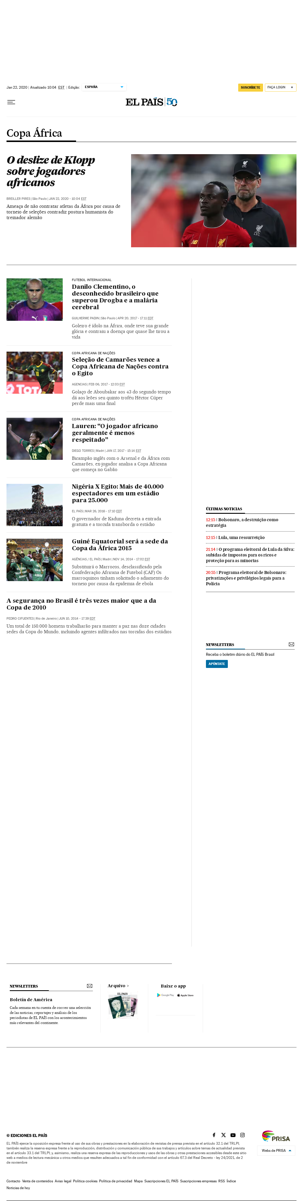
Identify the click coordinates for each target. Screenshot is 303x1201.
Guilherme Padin (85, 318)
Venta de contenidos (37, 1181)
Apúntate (217, 664)
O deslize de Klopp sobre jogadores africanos (51, 171)
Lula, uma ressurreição (241, 537)
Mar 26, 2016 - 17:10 (103, 511)
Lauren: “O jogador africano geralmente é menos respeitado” (115, 433)
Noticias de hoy (18, 1188)
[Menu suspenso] (11, 102)
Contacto (13, 1181)
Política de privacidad (115, 1181)
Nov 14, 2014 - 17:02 (131, 559)
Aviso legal (63, 1181)
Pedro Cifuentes (20, 619)
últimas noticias (224, 509)
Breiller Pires (18, 199)
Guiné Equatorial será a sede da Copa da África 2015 (120, 545)
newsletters (220, 644)
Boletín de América (31, 1000)
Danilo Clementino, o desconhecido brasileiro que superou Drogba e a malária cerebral (115, 297)
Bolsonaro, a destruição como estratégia (242, 522)
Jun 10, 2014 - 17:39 (77, 619)
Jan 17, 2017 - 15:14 (123, 451)
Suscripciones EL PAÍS (161, 1181)
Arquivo (116, 986)
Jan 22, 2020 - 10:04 (67, 199)
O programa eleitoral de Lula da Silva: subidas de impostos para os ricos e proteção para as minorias (250, 555)
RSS (221, 1181)
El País (77, 511)
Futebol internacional (92, 280)
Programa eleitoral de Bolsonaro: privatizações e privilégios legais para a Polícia (246, 578)
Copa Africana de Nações (93, 353)
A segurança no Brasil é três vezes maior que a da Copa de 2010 (81, 604)
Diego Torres (83, 451)
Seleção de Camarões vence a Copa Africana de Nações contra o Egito (120, 367)
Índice (231, 1181)
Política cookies (85, 1181)
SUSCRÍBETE (250, 87)
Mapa (138, 1181)
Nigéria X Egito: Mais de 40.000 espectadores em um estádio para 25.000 (118, 494)
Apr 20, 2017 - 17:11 (135, 318)
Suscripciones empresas (198, 1181)
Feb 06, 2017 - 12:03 (107, 384)
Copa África (34, 133)
